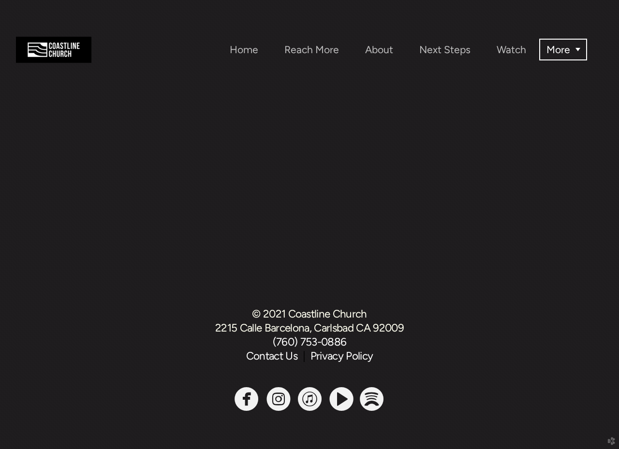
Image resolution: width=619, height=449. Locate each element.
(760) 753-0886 (310, 341)
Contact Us (274, 355)
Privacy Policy (341, 355)
